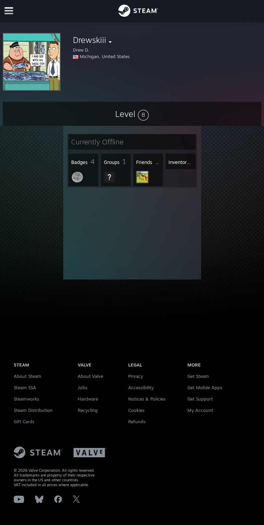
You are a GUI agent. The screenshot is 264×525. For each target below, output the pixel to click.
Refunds (136, 421)
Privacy (135, 376)
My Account (200, 410)
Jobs (82, 387)
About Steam (27, 376)
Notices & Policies (146, 399)
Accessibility (141, 387)
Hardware (88, 399)
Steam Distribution (33, 410)
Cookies (136, 410)
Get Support (200, 399)
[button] (132, 114)
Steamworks (26, 399)
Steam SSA (25, 387)
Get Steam (198, 376)
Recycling (88, 410)
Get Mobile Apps (204, 387)
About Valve (90, 376)
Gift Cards (24, 421)
